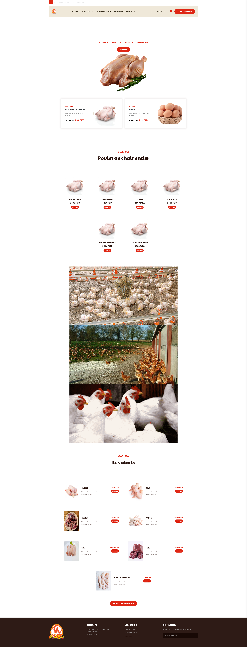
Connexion (160, 11)
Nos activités (87, 11)
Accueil (75, 11)
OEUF (132, 109)
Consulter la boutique (123, 603)
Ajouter (75, 207)
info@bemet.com (92, 634)
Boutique (118, 11)
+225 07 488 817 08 (184, 11)
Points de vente (104, 11)
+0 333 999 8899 (92, 632)
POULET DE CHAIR (75, 109)
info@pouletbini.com (79, 2)
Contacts (130, 11)
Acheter (123, 49)
